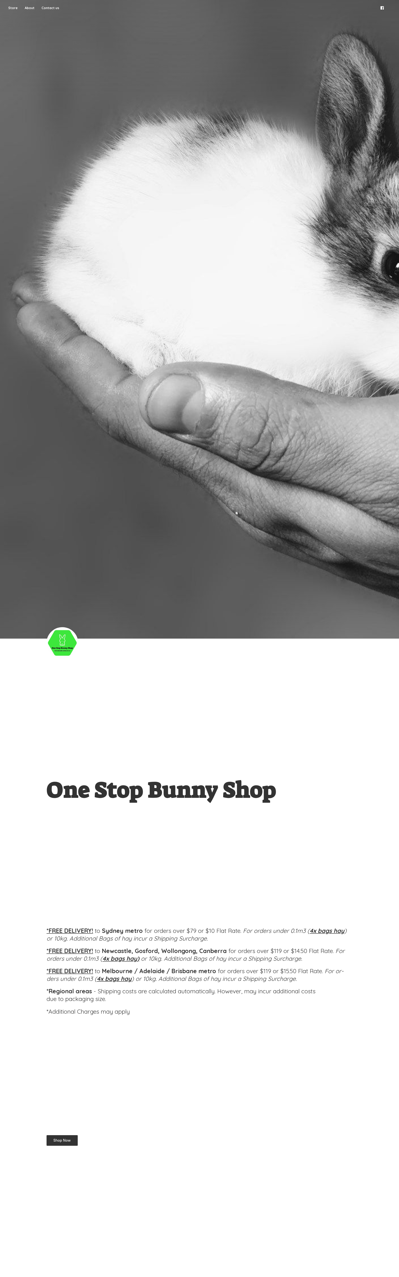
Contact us (50, 8)
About (29, 8)
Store (13, 8)
